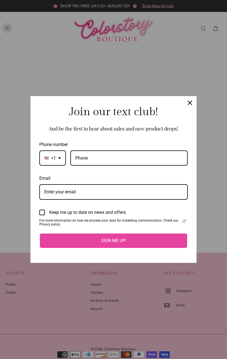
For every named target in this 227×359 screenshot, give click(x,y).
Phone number (53, 144)
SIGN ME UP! (113, 240)
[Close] (190, 102)
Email (44, 178)
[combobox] (52, 158)
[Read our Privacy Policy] (184, 221)
